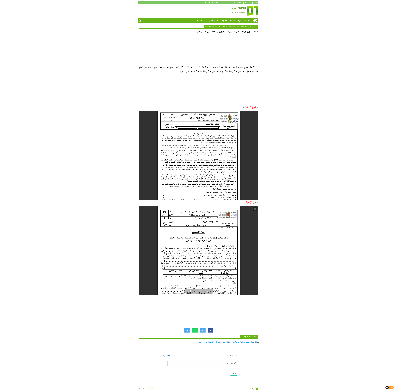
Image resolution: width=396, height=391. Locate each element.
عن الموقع (255, 3)
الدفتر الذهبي (207, 3)
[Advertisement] (198, 50)
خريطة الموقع (247, 3)
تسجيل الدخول (164, 355)
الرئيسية (255, 27)
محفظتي (239, 11)
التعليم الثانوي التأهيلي (206, 20)
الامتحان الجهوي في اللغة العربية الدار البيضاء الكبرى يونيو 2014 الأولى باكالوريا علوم (227, 342)
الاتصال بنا (238, 3)
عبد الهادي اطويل (142, 389)
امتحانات (215, 27)
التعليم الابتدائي (244, 20)
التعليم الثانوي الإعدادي (226, 20)
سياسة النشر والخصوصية (218, 3)
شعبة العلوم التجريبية (225, 27)
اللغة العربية (208, 27)
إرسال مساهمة (231, 3)
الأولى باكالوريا (235, 27)
